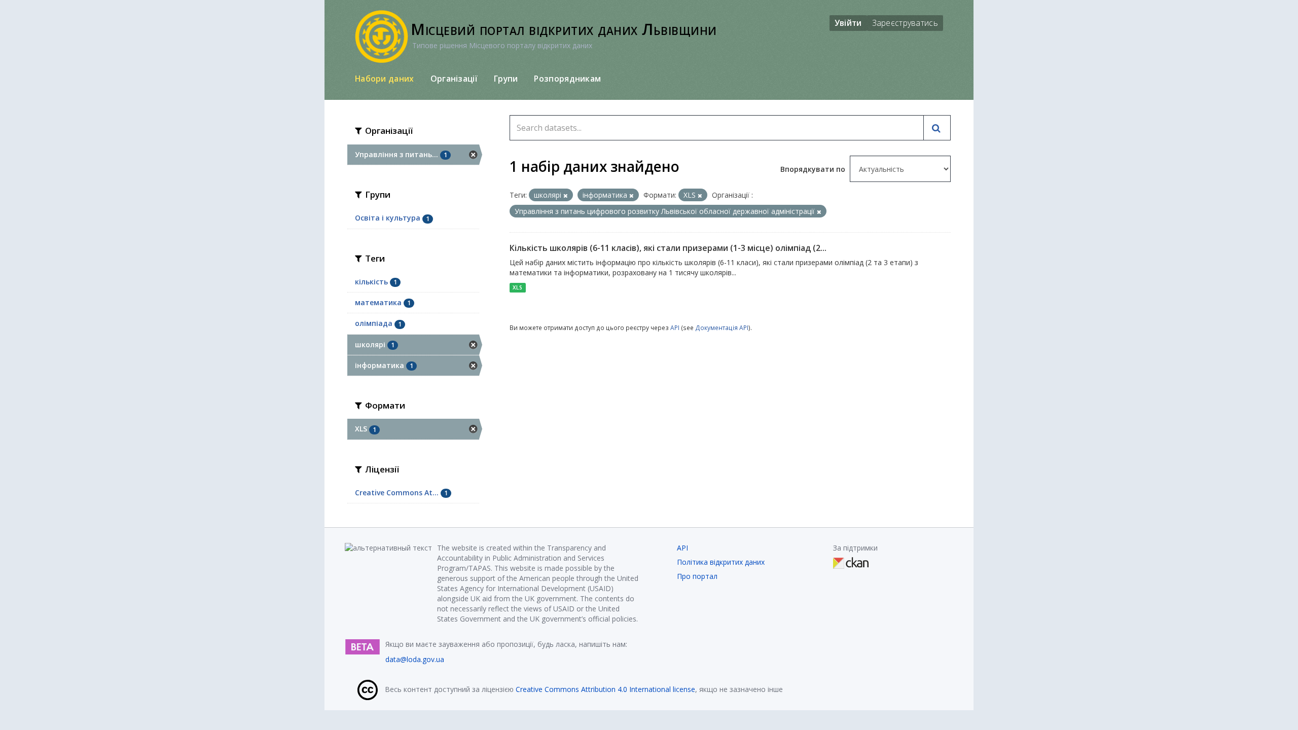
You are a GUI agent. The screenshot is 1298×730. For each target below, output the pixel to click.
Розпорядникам (567, 78)
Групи (506, 78)
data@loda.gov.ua (414, 659)
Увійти (848, 22)
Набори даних (384, 78)
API (674, 327)
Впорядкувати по (813, 169)
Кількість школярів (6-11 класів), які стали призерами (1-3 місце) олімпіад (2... (668, 247)
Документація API (721, 327)
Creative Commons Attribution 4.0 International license (605, 689)
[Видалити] (565, 195)
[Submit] (937, 127)
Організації (454, 78)
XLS (517, 287)
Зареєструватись (905, 22)
